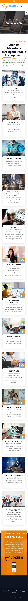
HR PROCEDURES (14, 122)
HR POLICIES (14, 89)
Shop (5, 598)
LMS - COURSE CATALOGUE (14, 441)
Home (10, 20)
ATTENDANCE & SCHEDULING (14, 301)
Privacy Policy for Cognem (11, 596)
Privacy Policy (23, 598)
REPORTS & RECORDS (14, 407)
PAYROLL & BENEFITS (14, 265)
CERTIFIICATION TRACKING (14, 475)
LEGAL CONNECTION (14, 192)
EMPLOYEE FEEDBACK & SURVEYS (14, 510)
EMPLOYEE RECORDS (14, 336)
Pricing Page (21, 596)
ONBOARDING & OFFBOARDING (14, 371)
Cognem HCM (16, 20)
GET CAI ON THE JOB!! (14, 158)
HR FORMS (14, 227)
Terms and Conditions (13, 598)
